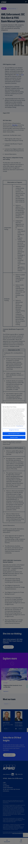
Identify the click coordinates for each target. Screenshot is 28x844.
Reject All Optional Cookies (14, 433)
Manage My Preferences (14, 429)
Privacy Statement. (19, 426)
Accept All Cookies (14, 437)
